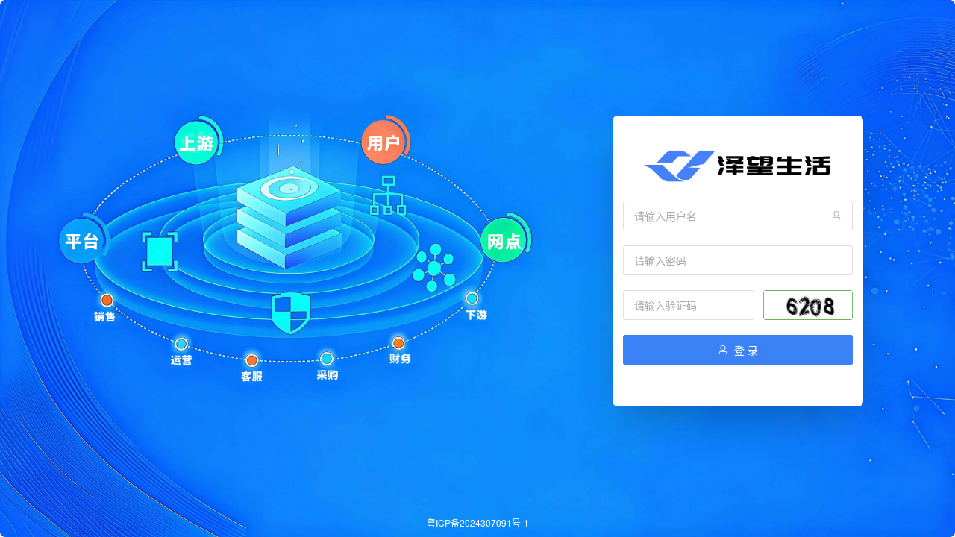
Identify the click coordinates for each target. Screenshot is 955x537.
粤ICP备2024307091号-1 (478, 522)
